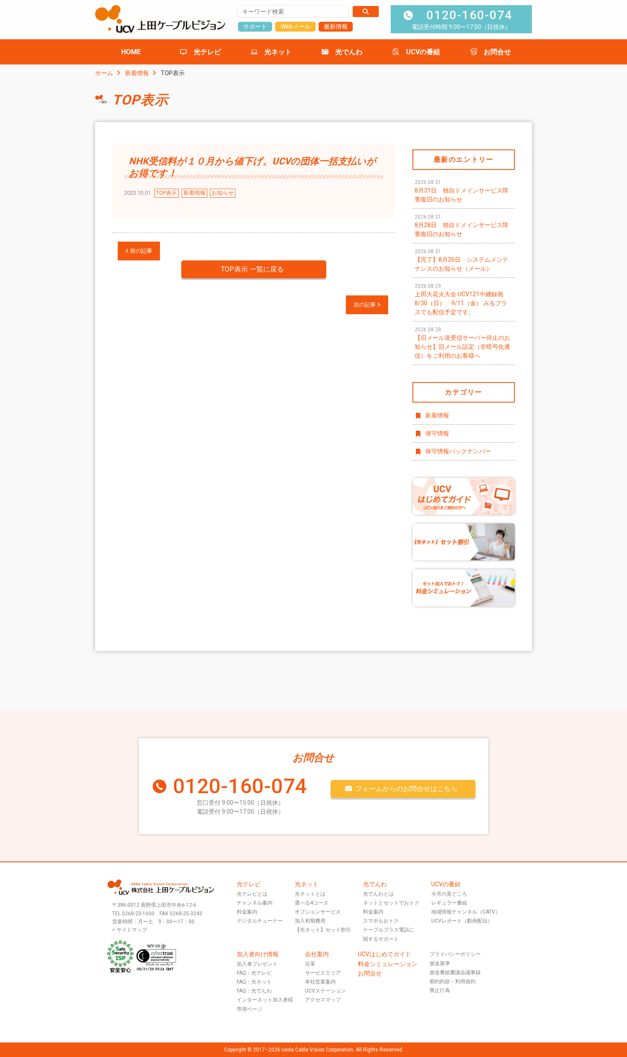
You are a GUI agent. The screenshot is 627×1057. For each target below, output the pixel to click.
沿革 (310, 964)
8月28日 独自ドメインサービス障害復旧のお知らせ (461, 225)
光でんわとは (378, 894)
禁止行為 (440, 990)
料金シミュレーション (388, 964)
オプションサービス (318, 912)
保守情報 (437, 433)
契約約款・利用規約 (453, 981)
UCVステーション (325, 991)
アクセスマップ (323, 1000)
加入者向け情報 (258, 954)
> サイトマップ (129, 930)
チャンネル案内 (255, 903)
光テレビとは (252, 894)
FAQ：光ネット (254, 982)
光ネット (278, 52)
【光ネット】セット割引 (323, 930)
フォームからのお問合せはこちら (406, 789)
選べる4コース (311, 903)
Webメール (296, 26)
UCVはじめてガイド (384, 954)
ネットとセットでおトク (391, 903)
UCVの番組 (423, 52)
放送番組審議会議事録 (455, 972)
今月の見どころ (449, 894)
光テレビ (207, 52)
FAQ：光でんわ (254, 991)
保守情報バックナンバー (458, 451)
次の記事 (365, 304)
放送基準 (440, 963)
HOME (131, 52)
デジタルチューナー (260, 921)
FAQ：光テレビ (254, 973)
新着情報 (137, 73)
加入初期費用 (310, 921)
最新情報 (336, 26)
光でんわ (349, 52)
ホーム (104, 73)
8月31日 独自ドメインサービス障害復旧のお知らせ (461, 191)
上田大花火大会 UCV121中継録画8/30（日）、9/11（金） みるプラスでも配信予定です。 (461, 299)
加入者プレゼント (257, 964)
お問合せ (497, 52)
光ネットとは (310, 894)
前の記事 (140, 251)
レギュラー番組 (449, 903)
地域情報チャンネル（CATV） (465, 912)
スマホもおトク (381, 921)
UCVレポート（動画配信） (462, 921)
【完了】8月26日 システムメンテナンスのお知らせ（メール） (461, 260)
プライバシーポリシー (455, 954)
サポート (255, 26)
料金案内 (247, 912)
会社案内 (317, 954)
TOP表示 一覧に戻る (252, 269)
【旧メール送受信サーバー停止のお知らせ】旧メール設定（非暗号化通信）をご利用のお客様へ (462, 343)
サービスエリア (323, 973)
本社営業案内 (320, 982)
